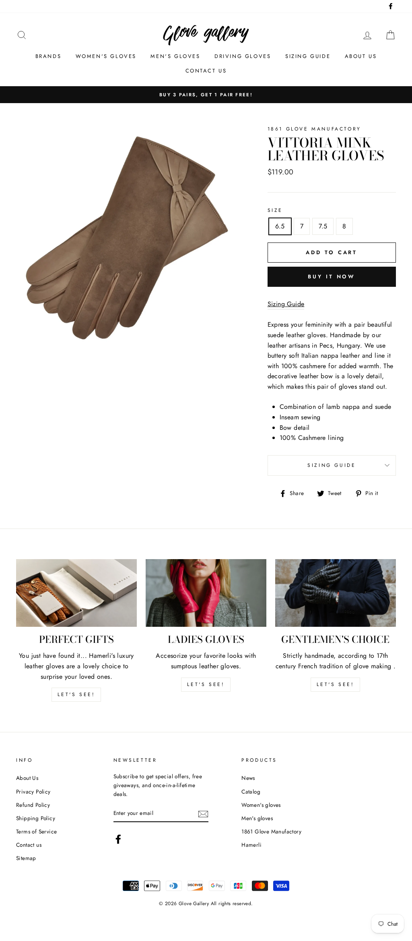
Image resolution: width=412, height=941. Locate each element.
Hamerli (251, 845)
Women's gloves (106, 56)
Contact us (206, 71)
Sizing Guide (307, 56)
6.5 (280, 226)
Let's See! (206, 684)
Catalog (250, 792)
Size (275, 210)
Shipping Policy (35, 818)
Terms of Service (36, 831)
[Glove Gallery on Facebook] (118, 839)
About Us (27, 778)
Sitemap (26, 858)
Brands (48, 56)
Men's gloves (175, 56)
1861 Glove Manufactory (271, 831)
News (248, 778)
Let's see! (76, 694)
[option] (206, 94)
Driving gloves (242, 56)
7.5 (323, 226)
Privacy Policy (33, 792)
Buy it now (331, 276)
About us (361, 56)
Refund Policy (33, 805)
